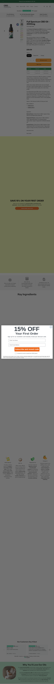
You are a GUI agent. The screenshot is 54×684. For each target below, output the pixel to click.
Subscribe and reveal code (27, 349)
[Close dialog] (51, 327)
